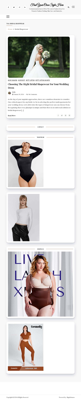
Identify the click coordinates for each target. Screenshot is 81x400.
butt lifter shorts (42, 80)
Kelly (13, 92)
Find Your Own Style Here (46, 5)
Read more (12, 115)
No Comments (33, 94)
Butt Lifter (30, 80)
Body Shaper (12, 80)
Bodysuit (21, 80)
